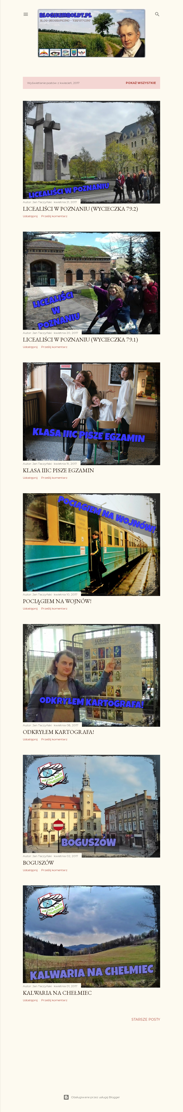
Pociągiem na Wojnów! (57, 601)
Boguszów (38, 862)
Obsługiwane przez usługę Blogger (95, 1097)
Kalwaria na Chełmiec (57, 992)
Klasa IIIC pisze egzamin (58, 470)
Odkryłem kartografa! (58, 732)
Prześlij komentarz (54, 216)
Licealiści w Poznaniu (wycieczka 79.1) (80, 339)
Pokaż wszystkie (141, 83)
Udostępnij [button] (30, 216)
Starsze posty (146, 1019)
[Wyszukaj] (157, 13)
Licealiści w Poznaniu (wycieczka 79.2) (80, 208)
